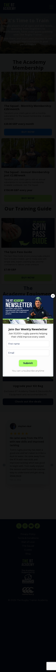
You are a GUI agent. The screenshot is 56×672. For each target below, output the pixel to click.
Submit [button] (28, 363)
